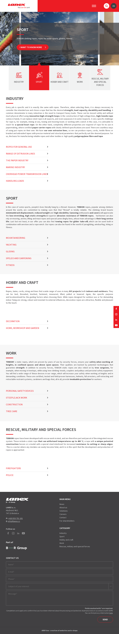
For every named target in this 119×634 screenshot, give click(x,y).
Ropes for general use (19, 146)
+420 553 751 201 (15, 518)
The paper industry (17, 160)
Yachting (11, 244)
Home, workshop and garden (22, 328)
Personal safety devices (20, 390)
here (111, 613)
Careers (62, 514)
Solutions (63, 511)
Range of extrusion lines (20, 153)
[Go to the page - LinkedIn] (116, 320)
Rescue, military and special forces (74, 546)
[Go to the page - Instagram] (116, 314)
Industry (63, 533)
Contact (62, 517)
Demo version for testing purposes (17, 500)
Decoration (13, 321)
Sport (61, 536)
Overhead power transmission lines (27, 174)
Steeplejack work (16, 397)
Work (61, 543)
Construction (14, 404)
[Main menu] (94, 6)
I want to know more (31, 47)
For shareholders (66, 521)
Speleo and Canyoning (18, 258)
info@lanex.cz (14, 521)
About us (63, 507)
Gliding (10, 251)
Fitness (10, 265)
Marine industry (15, 167)
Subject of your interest (18, 586)
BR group (16, 548)
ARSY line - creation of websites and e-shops (59, 630)
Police (9, 475)
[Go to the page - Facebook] (116, 308)
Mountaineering (15, 237)
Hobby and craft (66, 539)
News (61, 504)
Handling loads (15, 180)
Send (105, 619)
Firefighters (13, 468)
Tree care (11, 411)
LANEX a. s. (18, 6)
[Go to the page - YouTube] (116, 325)
